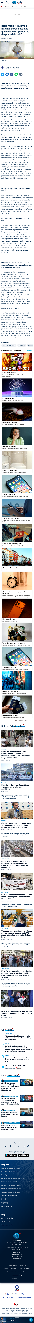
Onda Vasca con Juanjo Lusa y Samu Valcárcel (16, 1182)
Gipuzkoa (8, 1044)
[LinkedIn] (7, 74)
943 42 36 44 (18, 1249)
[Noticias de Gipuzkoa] (20, 1293)
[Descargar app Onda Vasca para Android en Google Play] (11, 1155)
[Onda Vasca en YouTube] (15, 1146)
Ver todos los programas (9, 1195)
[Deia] (7, 1293)
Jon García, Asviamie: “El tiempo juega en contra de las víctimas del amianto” (17, 905)
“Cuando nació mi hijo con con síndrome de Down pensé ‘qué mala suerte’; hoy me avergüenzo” (18, 1038)
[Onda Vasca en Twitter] (6, 1146)
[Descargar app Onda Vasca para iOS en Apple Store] (23, 1155)
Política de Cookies (24, 1268)
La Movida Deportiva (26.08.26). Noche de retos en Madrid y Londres (10, 1127)
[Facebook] (11, 74)
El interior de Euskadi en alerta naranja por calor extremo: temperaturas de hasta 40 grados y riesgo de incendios (15, 755)
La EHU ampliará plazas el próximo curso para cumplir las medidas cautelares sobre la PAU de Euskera (17, 945)
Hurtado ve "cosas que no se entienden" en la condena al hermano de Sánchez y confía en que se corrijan (17, 835)
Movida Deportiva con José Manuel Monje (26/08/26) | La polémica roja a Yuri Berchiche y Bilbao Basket (10, 1086)
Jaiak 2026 (23, 6)
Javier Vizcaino (6, 1221)
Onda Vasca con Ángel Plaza (10, 1192)
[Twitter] (2, 74)
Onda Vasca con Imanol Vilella (11, 1189)
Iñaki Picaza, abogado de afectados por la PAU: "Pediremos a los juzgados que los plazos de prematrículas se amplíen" (16, 985)
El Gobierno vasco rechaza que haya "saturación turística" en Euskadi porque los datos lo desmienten (16, 825)
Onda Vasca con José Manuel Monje (12, 1178)
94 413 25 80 (18, 1244)
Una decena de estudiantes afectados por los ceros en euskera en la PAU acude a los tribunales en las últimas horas (16, 934)
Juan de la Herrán (7, 1218)
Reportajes (5, 1203)
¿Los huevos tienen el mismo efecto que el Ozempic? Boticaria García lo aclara (17, 1059)
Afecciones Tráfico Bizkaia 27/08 (16, 1066)
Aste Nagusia (6, 6)
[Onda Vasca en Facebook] (10, 1146)
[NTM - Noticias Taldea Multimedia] (17, 1288)
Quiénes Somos (12, 1265)
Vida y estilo (9, 1034)
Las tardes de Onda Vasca (9, 1171)
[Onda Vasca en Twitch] (24, 1146)
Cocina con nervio (7, 1225)
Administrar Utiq (17, 1275)
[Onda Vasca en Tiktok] (28, 1146)
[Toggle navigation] (2, 2)
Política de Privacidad (10, 1268)
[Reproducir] (23, 1083)
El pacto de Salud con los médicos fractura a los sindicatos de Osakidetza (15, 787)
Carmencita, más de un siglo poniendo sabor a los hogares (10, 1114)
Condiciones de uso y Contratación (17, 1272)
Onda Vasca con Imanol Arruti (11, 1185)
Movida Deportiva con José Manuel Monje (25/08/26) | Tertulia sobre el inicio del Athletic (10, 1101)
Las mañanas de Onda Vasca (10, 1168)
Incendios (15, 6)
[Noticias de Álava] (9, 1297)
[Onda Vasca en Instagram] (19, 1146)
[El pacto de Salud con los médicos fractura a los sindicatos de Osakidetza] (17, 772)
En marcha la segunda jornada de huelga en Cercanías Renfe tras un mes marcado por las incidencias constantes (15, 864)
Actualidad (5, 859)
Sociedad (4, 749)
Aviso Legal (23, 1265)
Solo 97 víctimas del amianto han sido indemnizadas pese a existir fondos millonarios (16, 897)
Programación (6, 1206)
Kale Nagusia (5, 1175)
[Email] (20, 74)
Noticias (4, 1199)
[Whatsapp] (16, 74)
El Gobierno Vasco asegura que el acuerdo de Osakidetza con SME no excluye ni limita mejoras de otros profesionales (17, 797)
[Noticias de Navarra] (24, 1297)
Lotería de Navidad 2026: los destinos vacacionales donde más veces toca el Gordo (16, 1013)
